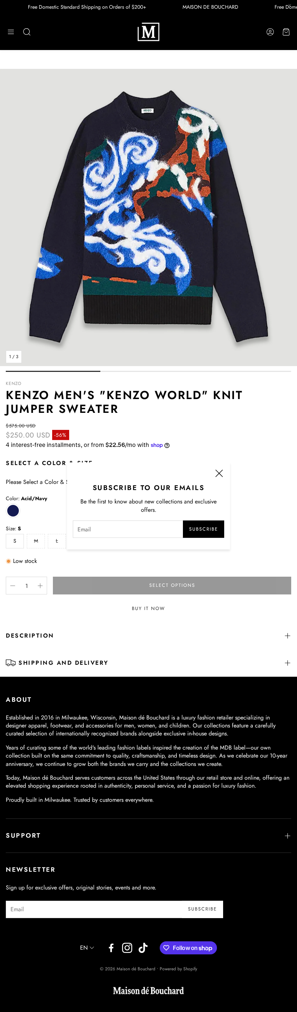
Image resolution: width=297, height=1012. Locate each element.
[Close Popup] (219, 474)
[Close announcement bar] (289, 5)
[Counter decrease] (12, 585)
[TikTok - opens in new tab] (143, 948)
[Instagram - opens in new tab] (127, 948)
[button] (11, 32)
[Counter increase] (40, 585)
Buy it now (148, 608)
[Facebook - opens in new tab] (111, 948)
